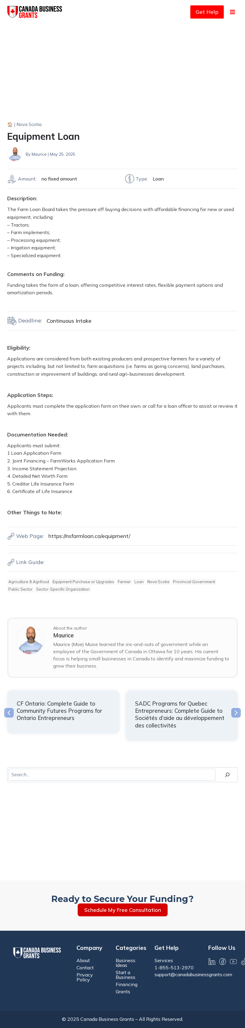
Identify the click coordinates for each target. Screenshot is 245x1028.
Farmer (124, 581)
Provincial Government (194, 581)
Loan (139, 581)
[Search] (227, 775)
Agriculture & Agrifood (28, 581)
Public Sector (20, 589)
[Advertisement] (122, 69)
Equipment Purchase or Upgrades (83, 581)
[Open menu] (232, 11)
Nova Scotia (29, 124)
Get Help (207, 11)
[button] (9, 713)
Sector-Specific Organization (63, 589)
